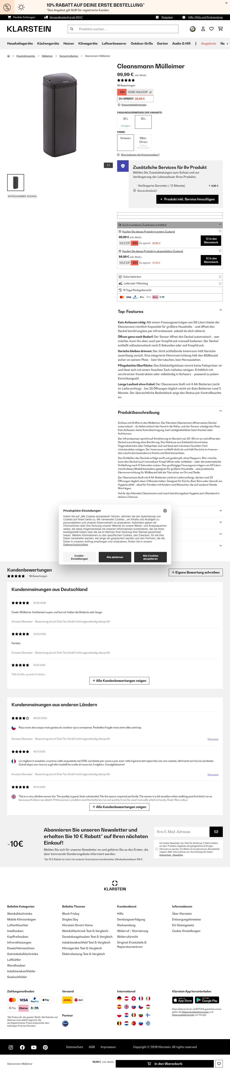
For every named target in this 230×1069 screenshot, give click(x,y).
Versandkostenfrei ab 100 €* (66, 17)
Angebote (208, 43)
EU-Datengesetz (183, 925)
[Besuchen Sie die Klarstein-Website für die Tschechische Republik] (141, 1007)
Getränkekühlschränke (22, 954)
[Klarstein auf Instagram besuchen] (10, 1047)
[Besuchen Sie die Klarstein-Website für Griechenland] (148, 1023)
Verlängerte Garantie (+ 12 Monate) (161, 185)
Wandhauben (16, 965)
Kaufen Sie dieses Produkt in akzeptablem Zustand (152, 251)
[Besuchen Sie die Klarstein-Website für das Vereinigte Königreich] (126, 1007)
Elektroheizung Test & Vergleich (83, 954)
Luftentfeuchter (17, 925)
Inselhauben (15, 931)
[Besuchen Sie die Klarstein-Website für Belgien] (119, 1023)
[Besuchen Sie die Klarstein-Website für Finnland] (148, 1015)
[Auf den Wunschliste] (219, 1064)
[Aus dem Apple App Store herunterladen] (182, 1000)
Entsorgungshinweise (186, 919)
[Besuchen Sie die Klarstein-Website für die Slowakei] (134, 1007)
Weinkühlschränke (19, 913)
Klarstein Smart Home (77, 925)
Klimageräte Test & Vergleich (82, 948)
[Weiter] (227, 43)
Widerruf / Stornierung (132, 931)
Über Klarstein (182, 913)
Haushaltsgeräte (25, 55)
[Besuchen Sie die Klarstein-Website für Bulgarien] (141, 1015)
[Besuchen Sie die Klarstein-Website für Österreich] (126, 998)
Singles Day (70, 919)
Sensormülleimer (69, 55)
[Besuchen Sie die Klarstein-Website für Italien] (148, 998)
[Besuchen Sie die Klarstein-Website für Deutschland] (119, 998)
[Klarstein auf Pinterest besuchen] (45, 1047)
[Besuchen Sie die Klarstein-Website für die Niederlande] (126, 1023)
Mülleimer (47, 55)
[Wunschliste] (211, 29)
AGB (92, 1047)
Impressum (108, 1047)
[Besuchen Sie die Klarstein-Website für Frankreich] (141, 998)
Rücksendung (126, 925)
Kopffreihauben (17, 936)
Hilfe (120, 913)
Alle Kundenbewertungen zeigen (120, 681)
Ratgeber (167, 17)
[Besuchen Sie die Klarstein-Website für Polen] (119, 1015)
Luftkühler (14, 959)
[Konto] (203, 29)
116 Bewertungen (126, 85)
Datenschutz (74, 1047)
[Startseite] (11, 55)
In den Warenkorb (168, 1064)
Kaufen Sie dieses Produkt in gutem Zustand (148, 231)
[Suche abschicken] (71, 29)
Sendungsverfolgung (131, 919)
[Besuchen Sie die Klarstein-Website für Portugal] (134, 1023)
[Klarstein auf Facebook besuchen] (22, 1047)
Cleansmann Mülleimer (97, 55)
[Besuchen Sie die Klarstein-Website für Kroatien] (126, 1015)
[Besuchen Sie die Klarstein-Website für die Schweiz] (134, 998)
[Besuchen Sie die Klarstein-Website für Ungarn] (148, 1007)
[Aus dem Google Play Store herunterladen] (207, 1000)
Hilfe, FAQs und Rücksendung (205, 17)
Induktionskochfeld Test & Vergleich (86, 942)
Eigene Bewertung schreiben (197, 572)
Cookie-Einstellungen (186, 931)
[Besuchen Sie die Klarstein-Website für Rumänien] (134, 1015)
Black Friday (70, 913)
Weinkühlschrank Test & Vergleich (85, 931)
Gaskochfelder (17, 977)
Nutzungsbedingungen (183, 1015)
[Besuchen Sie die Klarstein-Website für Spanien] (119, 1007)
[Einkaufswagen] (220, 29)
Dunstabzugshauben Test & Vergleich (87, 936)
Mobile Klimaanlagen (21, 919)
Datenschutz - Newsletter (171, 855)
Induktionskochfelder (21, 971)
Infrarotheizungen (19, 942)
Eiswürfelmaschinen (20, 948)
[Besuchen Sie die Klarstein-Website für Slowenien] (141, 1023)
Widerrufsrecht (127, 936)
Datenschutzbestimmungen (195, 1012)
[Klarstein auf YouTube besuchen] (33, 1047)
